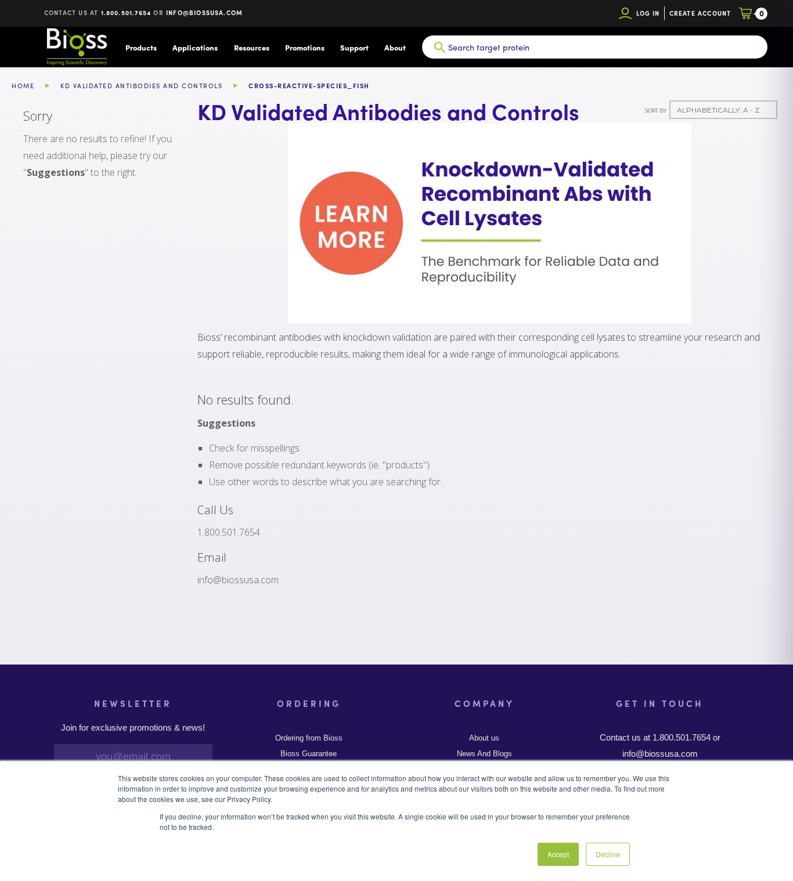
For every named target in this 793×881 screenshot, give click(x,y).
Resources (251, 47)
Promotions (305, 47)
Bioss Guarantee (308, 754)
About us (484, 738)
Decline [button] (608, 854)
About (395, 47)
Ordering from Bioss (309, 738)
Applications (195, 47)
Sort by (655, 110)
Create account (700, 13)
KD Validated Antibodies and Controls (141, 85)
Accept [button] (558, 854)
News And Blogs (484, 754)
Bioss (76, 47)
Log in (648, 13)
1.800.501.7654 (126, 12)
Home (23, 85)
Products (141, 47)
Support (354, 47)
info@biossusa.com (204, 12)
